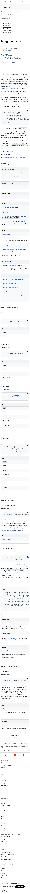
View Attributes (20, 157)
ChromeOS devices (5, 805)
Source (2, 770)
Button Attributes (9, 157)
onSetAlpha (13, 265)
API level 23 (7, 508)
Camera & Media (5, 790)
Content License (15, 745)
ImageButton (6, 207)
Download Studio (5, 843)
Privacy (2, 792)
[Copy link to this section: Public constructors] (19, 308)
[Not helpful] (12, 15)
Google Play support (5, 856)
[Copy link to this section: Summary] (10, 164)
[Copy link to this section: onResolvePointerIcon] (17, 549)
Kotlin (22, 44)
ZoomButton (6, 64)
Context (12, 207)
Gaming (3, 783)
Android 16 (3, 818)
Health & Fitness (4, 787)
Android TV (3, 810)
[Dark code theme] (28, 111)
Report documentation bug (7, 854)
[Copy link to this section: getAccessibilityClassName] (20, 505)
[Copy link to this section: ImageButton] (11, 313)
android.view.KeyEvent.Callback (20, 300)
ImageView (11, 50)
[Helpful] (10, 15)
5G (2, 794)
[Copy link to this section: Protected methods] (18, 666)
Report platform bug (5, 852)
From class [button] (13, 172)
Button (26, 78)
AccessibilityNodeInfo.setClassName (12, 530)
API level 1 (7, 37)
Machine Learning (5, 785)
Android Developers (5, 11)
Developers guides (5, 839)
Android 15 (3, 821)
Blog (2, 774)
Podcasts (3, 777)
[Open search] (19, 2)
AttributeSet (15, 354)
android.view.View (7, 55)
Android (3, 763)
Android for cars (5, 808)
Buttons (8, 152)
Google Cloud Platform (6, 875)
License (8, 883)
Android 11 (3, 830)
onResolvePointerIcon (9, 249)
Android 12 (3, 828)
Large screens (4, 801)
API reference (6, 7)
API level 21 (7, 441)
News (2, 772)
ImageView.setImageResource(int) (11, 88)
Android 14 (3, 823)
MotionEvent (19, 249)
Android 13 (3, 825)
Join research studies (6, 859)
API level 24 (7, 552)
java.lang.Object (5, 54)
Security (3, 767)
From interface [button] (16, 300)
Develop (13, 11)
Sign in (26, 1)
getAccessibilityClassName (10, 238)
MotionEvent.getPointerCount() (15, 640)
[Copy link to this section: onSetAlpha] (10, 671)
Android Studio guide (6, 836)
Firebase (3, 873)
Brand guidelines (15, 883)
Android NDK (4, 846)
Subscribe (20, 886)
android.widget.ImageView (11, 57)
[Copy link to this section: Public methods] (15, 500)
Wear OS (3, 803)
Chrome (3, 871)
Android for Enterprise (6, 765)
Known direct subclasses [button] (9, 63)
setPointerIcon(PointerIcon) (14, 570)
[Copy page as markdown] (24, 41)
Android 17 (3, 816)
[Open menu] (2, 2)
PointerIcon (6, 246)
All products (4, 878)
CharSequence (6, 234)
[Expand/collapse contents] (9, 18)
